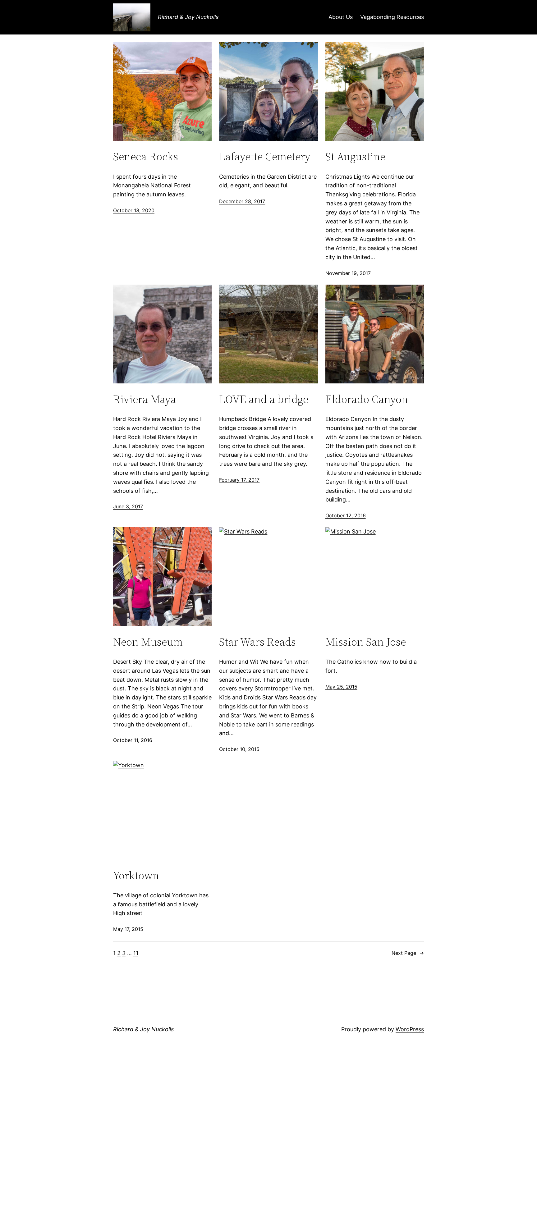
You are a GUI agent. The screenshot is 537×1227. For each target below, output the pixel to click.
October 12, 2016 (345, 515)
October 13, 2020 (133, 210)
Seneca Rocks (145, 156)
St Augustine (355, 156)
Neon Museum (148, 641)
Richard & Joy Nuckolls (188, 17)
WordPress (410, 1029)
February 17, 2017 (239, 480)
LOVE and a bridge (263, 399)
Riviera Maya (144, 399)
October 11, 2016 (132, 740)
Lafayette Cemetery (264, 156)
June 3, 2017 (128, 506)
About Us (340, 17)
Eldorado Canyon (366, 399)
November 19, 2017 (348, 273)
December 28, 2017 (242, 201)
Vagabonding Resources (392, 17)
